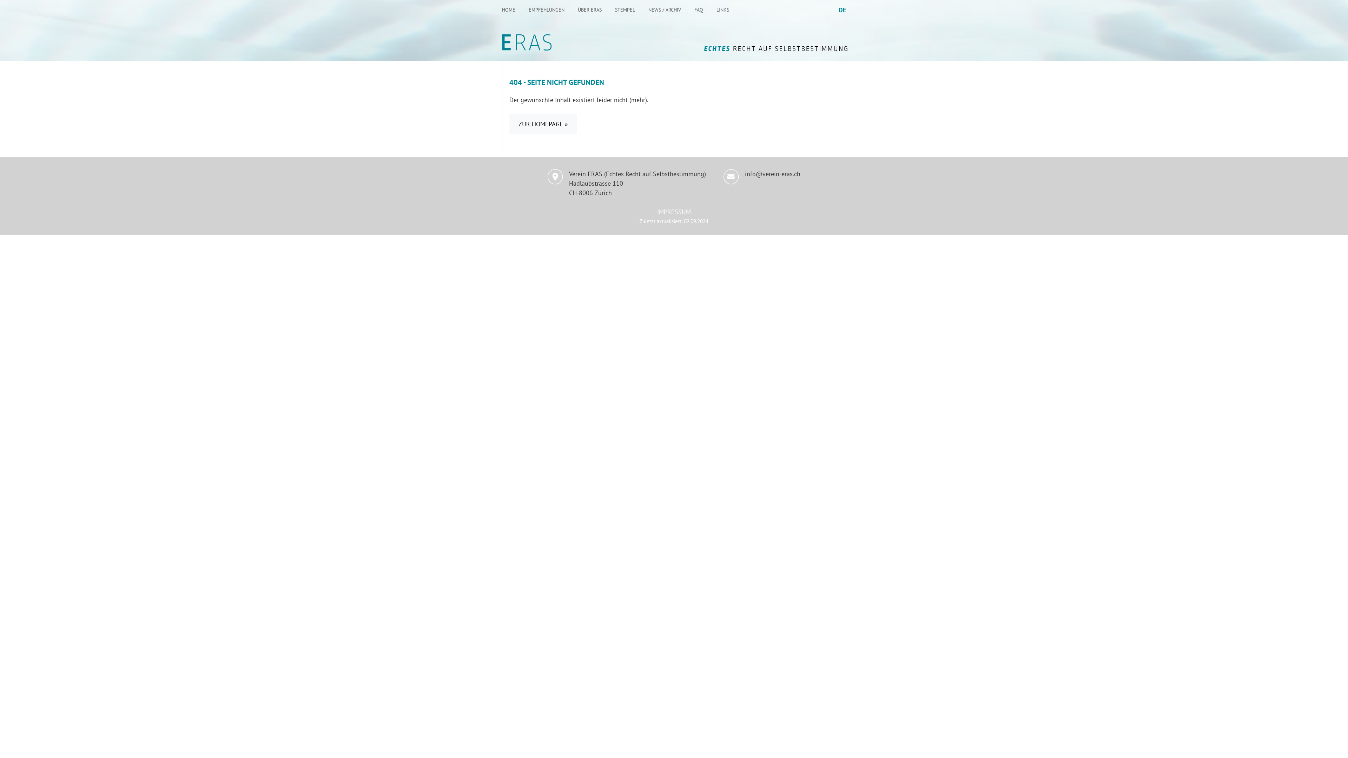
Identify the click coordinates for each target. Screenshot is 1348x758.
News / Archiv (664, 10)
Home (508, 10)
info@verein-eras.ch (772, 174)
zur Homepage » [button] (543, 124)
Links (722, 10)
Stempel (625, 10)
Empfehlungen (546, 10)
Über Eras (590, 10)
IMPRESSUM (674, 212)
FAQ (698, 10)
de (842, 10)
